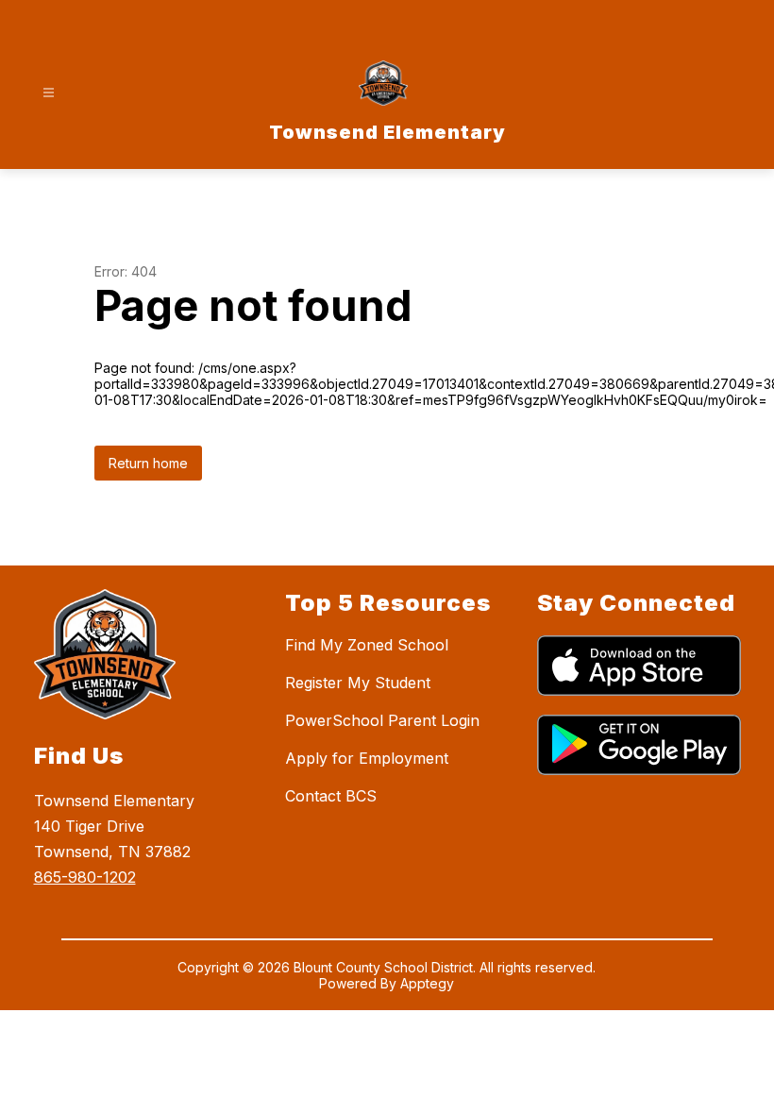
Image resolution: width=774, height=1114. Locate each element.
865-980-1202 (85, 877)
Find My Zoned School (366, 644)
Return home (148, 463)
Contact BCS (331, 795)
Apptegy (427, 983)
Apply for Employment (366, 758)
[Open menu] (48, 93)
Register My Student (357, 682)
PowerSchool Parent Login (382, 720)
